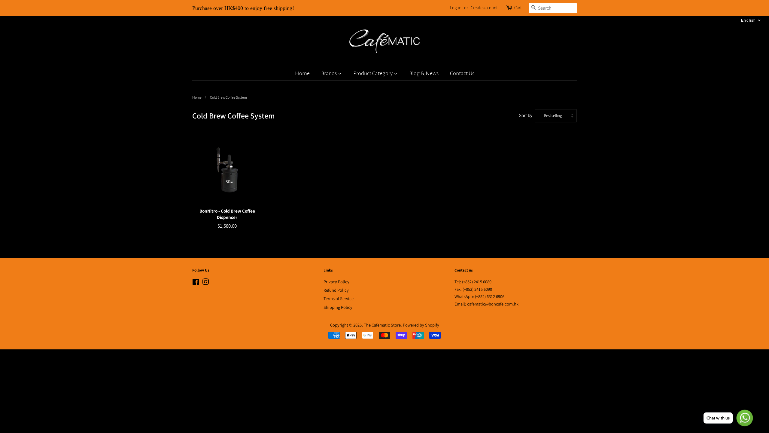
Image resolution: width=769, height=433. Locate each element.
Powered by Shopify (421, 325)
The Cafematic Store (382, 325)
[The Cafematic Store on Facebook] (195, 283)
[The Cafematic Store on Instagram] (205, 283)
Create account (484, 7)
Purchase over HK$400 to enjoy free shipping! (243, 8)
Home (302, 73)
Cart (518, 7)
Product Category (373, 73)
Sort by (525, 115)
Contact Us (462, 73)
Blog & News (424, 73)
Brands (329, 73)
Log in (455, 7)
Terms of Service (339, 298)
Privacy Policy (336, 281)
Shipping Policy (338, 307)
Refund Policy (336, 290)
